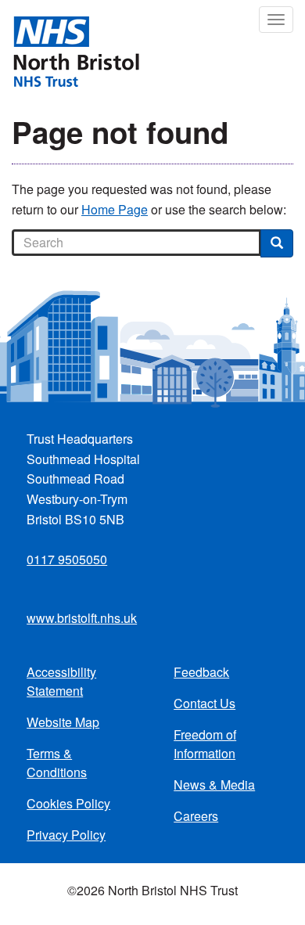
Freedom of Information (205, 743)
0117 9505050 (67, 559)
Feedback (201, 672)
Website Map (63, 722)
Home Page (114, 209)
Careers (196, 816)
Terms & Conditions (57, 762)
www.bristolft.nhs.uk (82, 618)
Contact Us (204, 703)
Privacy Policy (66, 835)
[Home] (69, 50)
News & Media (214, 785)
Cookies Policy (68, 803)
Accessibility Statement (61, 681)
